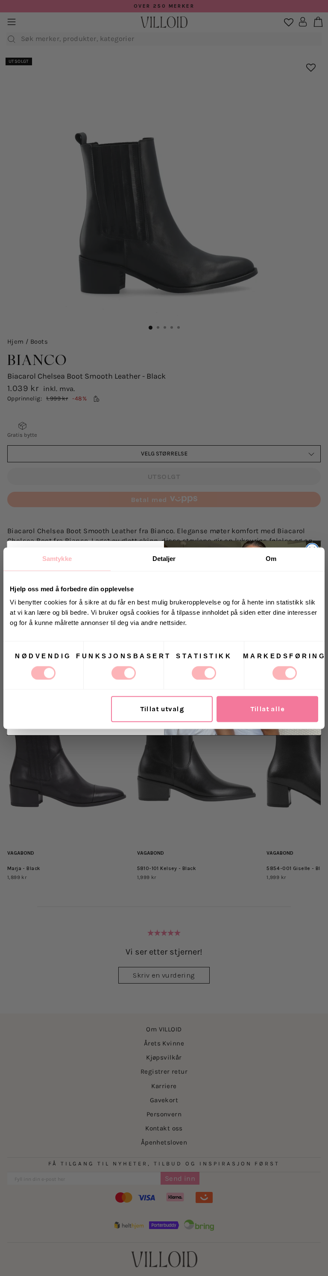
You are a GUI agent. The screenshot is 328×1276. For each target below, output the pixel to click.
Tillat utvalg (162, 709)
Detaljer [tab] (164, 558)
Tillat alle (267, 709)
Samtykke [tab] (57, 558)
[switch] (123, 673)
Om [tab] (271, 558)
